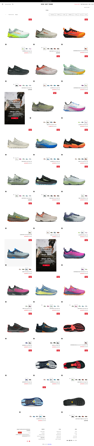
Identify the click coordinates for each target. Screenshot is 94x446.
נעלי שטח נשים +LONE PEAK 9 (27, 87)
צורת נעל (52, 14)
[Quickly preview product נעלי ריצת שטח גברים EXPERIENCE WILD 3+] (62, 44)
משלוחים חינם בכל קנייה (47, 1)
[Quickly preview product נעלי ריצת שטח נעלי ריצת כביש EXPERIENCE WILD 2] (62, 339)
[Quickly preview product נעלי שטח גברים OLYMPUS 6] (34, 81)
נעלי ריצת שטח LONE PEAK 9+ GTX (26, 234)
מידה (86, 14)
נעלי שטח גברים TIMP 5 (56, 345)
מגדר (76, 14)
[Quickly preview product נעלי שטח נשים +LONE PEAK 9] (6, 81)
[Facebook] (24, 438)
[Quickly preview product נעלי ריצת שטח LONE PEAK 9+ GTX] (6, 228)
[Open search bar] (12, 4)
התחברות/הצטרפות (8, 4)
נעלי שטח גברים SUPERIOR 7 (27, 345)
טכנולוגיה (70, 14)
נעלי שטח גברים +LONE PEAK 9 (54, 51)
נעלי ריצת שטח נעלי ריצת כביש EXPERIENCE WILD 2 (79, 345)
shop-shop (49, 444)
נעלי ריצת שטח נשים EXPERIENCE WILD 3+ (80, 87)
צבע (81, 14)
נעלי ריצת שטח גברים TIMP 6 (51, 124)
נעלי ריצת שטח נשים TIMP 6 (83, 198)
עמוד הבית (87, 7)
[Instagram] (21, 438)
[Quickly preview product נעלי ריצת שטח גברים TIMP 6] (30, 118)
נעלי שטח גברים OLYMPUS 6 (55, 87)
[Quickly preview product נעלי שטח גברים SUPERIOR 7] (6, 339)
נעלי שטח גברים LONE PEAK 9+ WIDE (81, 418)
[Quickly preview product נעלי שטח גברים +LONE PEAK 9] (34, 44)
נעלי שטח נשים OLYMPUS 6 (27, 51)
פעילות (58, 14)
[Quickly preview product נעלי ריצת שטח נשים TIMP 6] (62, 191)
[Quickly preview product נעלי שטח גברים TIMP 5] (34, 339)
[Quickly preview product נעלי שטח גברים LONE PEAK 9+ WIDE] (62, 412)
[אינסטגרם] (27, 441)
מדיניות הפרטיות (24, 436)
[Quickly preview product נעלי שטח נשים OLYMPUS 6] (6, 44)
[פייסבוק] (29, 441)
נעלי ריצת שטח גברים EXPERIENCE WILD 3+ (80, 50)
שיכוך (64, 14)
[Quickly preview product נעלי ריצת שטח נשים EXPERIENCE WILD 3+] (62, 81)
